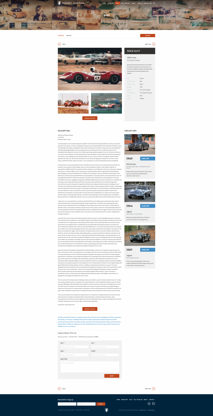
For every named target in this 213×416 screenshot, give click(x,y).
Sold (117, 3)
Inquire (147, 35)
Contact (152, 399)
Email (62, 351)
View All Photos (90, 118)
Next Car (148, 44)
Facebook (153, 403)
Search (154, 3)
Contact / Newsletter (144, 3)
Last (92, 343)
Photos (68, 35)
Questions (63, 359)
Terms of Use (142, 410)
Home (104, 3)
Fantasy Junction (71, 3)
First (62, 343)
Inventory (111, 3)
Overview (61, 35)
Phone (93, 351)
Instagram (149, 403)
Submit (112, 376)
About (134, 3)
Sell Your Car (125, 3)
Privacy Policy (151, 410)
